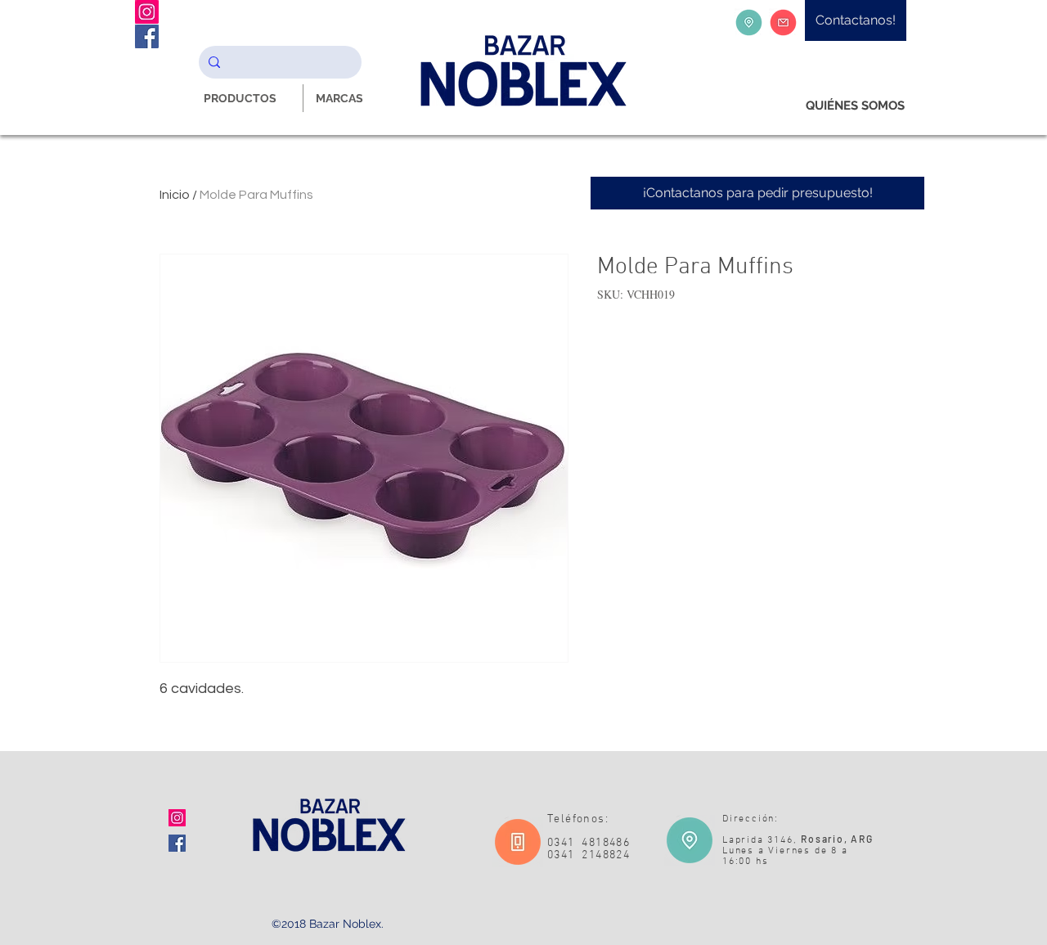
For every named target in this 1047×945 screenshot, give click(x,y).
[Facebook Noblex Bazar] (147, 36)
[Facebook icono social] (177, 843)
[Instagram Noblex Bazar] (147, 12)
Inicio (175, 194)
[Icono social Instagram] (177, 817)
